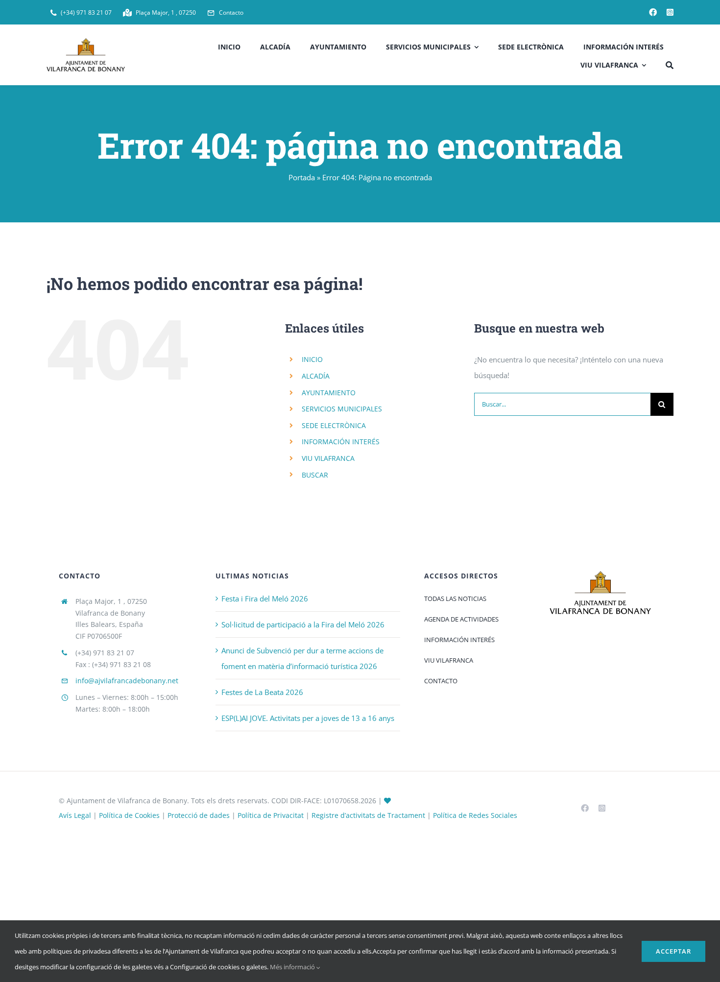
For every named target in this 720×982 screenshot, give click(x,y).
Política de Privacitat (271, 815)
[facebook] (653, 12)
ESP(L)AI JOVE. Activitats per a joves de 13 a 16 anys (307, 718)
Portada (301, 177)
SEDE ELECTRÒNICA (334, 425)
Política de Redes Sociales (475, 815)
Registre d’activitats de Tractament (368, 815)
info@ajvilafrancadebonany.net (126, 680)
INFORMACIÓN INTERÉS (341, 441)
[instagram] (670, 12)
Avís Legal (75, 815)
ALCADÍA (316, 376)
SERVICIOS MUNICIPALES (342, 408)
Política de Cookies (129, 815)
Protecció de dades (199, 815)
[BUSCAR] (669, 64)
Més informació (293, 966)
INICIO (312, 359)
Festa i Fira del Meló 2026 (264, 598)
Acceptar (673, 951)
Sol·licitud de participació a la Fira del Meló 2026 (302, 624)
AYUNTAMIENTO (329, 392)
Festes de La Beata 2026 (262, 692)
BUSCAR (315, 474)
